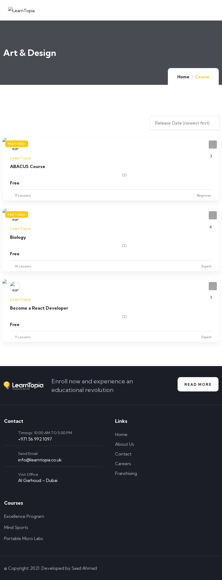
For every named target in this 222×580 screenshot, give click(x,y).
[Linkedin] (215, 568)
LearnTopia (20, 158)
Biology (18, 237)
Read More (198, 384)
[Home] (23, 385)
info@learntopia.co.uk (40, 459)
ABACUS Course (27, 166)
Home (183, 76)
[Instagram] (200, 568)
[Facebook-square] (184, 568)
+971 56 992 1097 (35, 439)
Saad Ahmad (84, 568)
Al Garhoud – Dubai (37, 480)
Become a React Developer (39, 308)
